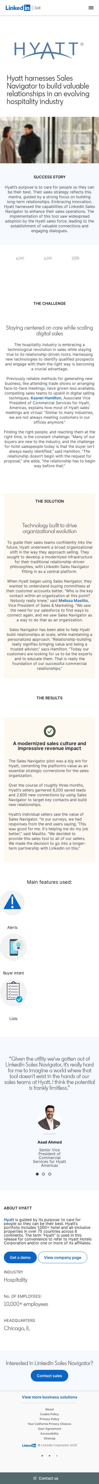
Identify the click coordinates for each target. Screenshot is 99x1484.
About (49, 1409)
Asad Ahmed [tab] (37, 1174)
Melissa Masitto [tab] (49, 1174)
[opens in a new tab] (42, 1455)
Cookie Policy (49, 1414)
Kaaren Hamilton (46, 397)
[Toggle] (91, 1478)
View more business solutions (49, 1397)
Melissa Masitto (73, 600)
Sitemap (50, 1438)
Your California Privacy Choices (49, 1424)
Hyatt (9, 1219)
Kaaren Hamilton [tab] (43, 1174)
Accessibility (49, 1433)
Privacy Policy (49, 1419)
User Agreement (49, 1428)
